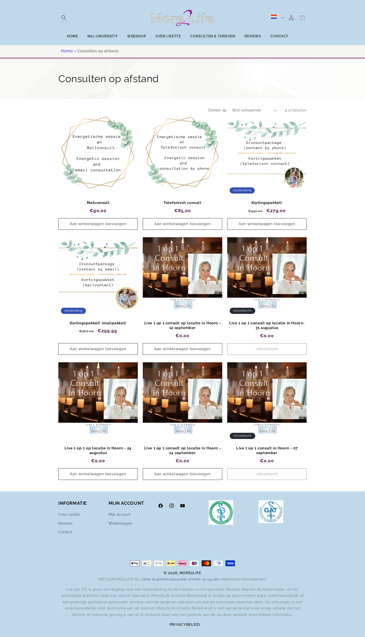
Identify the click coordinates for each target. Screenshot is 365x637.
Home (67, 51)
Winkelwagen (120, 523)
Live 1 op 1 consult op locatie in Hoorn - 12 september (182, 325)
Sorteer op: (217, 110)
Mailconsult (98, 203)
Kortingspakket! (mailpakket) (98, 323)
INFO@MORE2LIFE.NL (119, 579)
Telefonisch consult (182, 203)
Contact (65, 532)
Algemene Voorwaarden (244, 579)
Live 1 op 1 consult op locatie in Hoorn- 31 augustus (267, 325)
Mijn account (120, 514)
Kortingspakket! (267, 203)
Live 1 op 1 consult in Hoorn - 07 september (267, 450)
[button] (63, 17)
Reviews (65, 523)
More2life (190, 573)
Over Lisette (69, 514)
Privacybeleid (185, 624)
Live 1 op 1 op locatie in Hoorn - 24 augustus (98, 450)
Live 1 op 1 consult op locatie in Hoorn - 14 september (182, 450)
